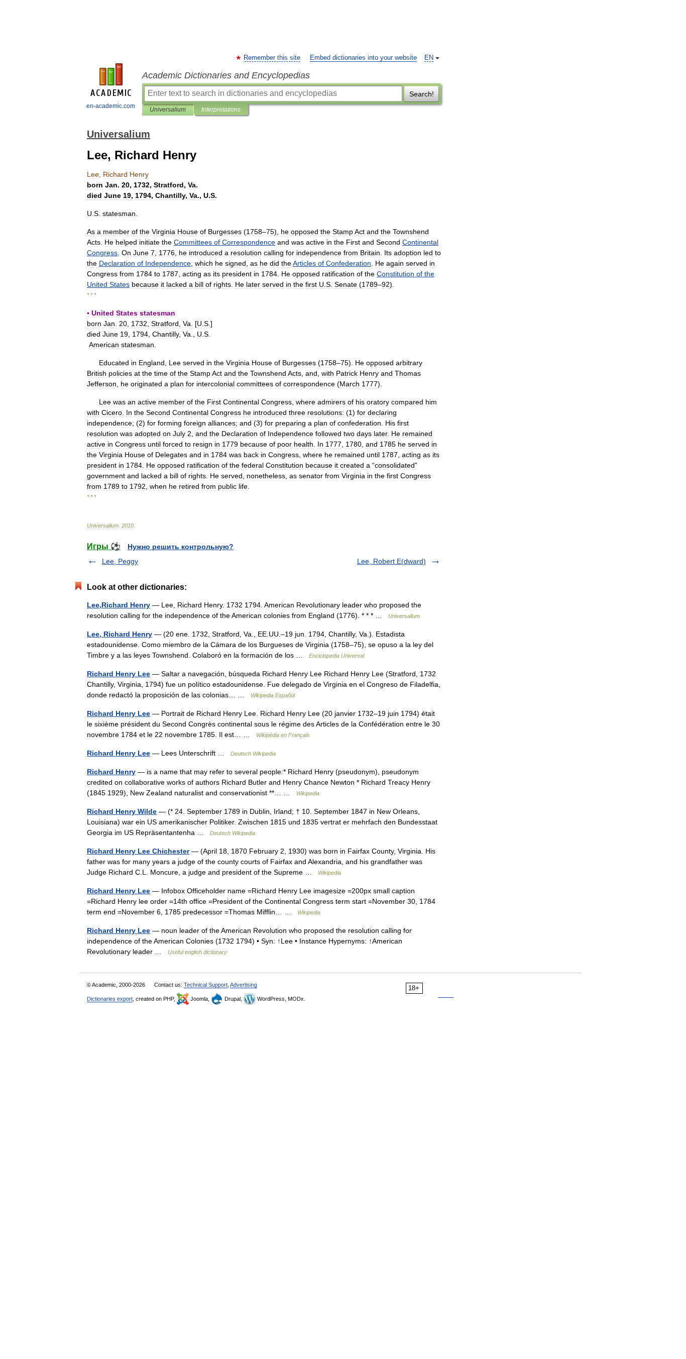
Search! (421, 94)
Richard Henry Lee (118, 674)
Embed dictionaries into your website (363, 57)
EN (428, 57)
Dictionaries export (110, 999)
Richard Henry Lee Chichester (138, 851)
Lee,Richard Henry (118, 605)
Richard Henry (111, 772)
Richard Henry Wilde (122, 811)
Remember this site (272, 57)
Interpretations (221, 109)
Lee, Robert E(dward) (391, 561)
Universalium (168, 109)
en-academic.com (110, 106)
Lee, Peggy (120, 561)
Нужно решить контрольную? (181, 547)
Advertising (243, 985)
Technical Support (205, 985)
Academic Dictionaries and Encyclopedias (226, 75)
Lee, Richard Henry (119, 634)
